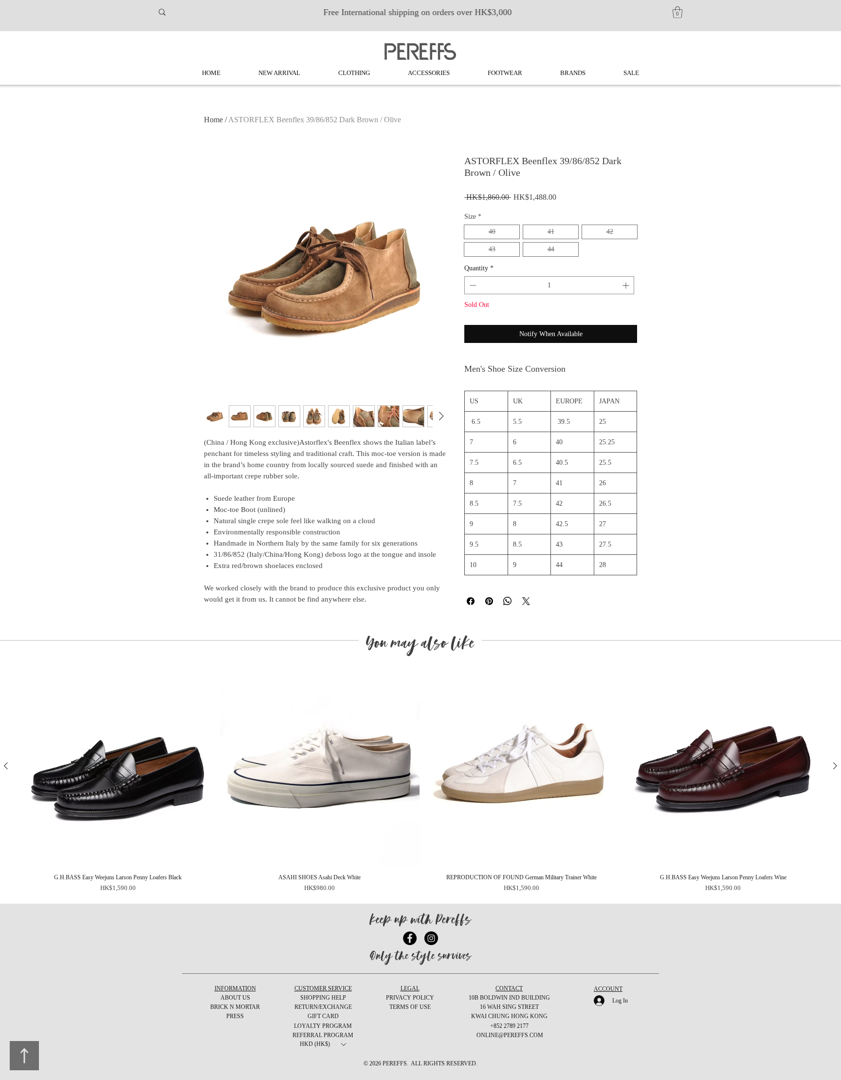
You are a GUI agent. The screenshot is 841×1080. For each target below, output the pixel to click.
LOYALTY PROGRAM (323, 1026)
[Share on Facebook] (470, 601)
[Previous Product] (6, 766)
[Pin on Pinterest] (489, 601)
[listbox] (322, 1044)
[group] (420, 780)
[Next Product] (835, 766)
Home (213, 119)
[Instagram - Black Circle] (431, 938)
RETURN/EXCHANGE (323, 1007)
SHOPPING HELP (323, 997)
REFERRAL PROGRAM (323, 1035)
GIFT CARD (323, 1016)
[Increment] (627, 285)
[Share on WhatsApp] (507, 601)
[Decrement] (472, 285)
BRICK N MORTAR (235, 1007)
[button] (677, 12)
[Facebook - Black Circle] (410, 938)
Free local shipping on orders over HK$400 (420, 12)
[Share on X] (526, 601)
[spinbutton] (549, 285)
